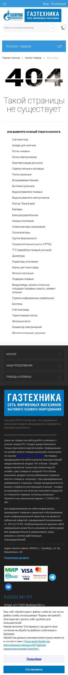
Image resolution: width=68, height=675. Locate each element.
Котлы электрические (24, 157)
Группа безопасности (24, 238)
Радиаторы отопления (25, 261)
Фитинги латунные (22, 273)
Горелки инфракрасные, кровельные (33, 298)
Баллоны (17, 303)
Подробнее (34, 659)
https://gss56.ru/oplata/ (30, 455)
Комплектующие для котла (27, 162)
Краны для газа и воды (25, 267)
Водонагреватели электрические (30, 197)
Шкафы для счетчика (24, 145)
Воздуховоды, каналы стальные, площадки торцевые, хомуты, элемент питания (34, 288)
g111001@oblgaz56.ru (28, 605)
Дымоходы (18, 255)
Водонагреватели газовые (27, 191)
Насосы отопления (23, 221)
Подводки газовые (23, 279)
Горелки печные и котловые (28, 168)
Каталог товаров (18, 46)
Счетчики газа (20, 139)
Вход (46, 3)
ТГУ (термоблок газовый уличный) (32, 250)
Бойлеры (17, 209)
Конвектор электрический (27, 327)
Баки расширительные (25, 215)
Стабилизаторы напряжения (28, 226)
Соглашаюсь (34, 669)
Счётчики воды (20, 309)
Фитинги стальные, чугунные (28, 333)
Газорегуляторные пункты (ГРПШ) (32, 244)
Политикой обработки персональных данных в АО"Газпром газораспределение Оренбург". (26, 645)
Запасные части (21, 321)
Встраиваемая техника (25, 180)
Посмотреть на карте (16, 557)
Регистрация (58, 3)
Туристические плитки (24, 315)
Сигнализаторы (21, 232)
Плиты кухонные (21, 174)
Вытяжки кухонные (23, 186)
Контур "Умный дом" (23, 203)
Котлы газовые (21, 151)
